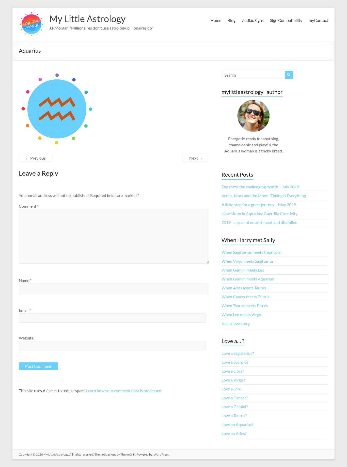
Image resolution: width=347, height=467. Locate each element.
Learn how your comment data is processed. (124, 390)
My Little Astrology (87, 18)
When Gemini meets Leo (243, 269)
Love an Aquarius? (237, 424)
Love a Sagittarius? (238, 353)
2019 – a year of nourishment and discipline (259, 222)
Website (26, 337)
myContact (318, 20)
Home (216, 20)
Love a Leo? (231, 388)
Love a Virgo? (233, 379)
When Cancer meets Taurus (245, 296)
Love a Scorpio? (235, 362)
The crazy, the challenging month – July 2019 (260, 186)
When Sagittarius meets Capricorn (251, 252)
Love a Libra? (233, 371)
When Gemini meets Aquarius (248, 278)
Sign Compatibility (286, 20)
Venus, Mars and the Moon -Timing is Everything (264, 195)
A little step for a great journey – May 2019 (259, 204)
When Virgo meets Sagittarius (248, 261)
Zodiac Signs (253, 20)
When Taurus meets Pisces (245, 305)
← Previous (35, 157)
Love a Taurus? (234, 415)
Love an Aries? (234, 433)
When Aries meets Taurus (244, 287)
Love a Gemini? (235, 406)
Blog (231, 20)
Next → (196, 157)
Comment (29, 206)
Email (25, 310)
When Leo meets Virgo (241, 314)
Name (25, 280)
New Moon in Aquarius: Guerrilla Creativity (259, 213)
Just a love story (236, 323)
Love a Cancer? (234, 397)
